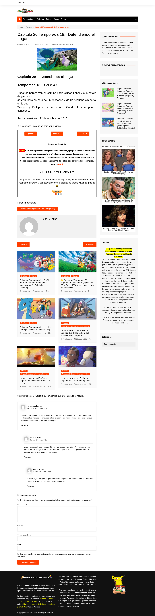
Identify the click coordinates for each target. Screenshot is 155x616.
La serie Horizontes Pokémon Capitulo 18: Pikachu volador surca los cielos (36, 380)
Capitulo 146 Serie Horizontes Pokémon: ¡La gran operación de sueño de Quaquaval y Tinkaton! (125, 93)
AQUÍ (60, 164)
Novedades (24, 276)
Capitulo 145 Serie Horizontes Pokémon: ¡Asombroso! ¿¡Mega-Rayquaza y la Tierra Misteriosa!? (125, 108)
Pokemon (55, 44)
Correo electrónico (24, 535)
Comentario (22, 505)
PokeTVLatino (24, 44)
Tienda (63, 19)
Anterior (22, 244)
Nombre (20, 525)
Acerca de (20, 2)
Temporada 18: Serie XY (67, 44)
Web (19, 544)
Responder (24, 425)
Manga (56, 19)
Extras (48, 19)
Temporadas (28, 19)
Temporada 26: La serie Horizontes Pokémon (75, 326)
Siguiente (91, 244)
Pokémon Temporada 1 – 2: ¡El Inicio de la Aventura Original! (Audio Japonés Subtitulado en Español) (126, 123)
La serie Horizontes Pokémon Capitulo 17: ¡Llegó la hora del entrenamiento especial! (75, 333)
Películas (40, 19)
